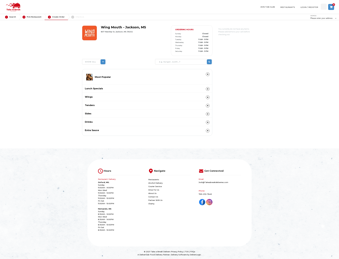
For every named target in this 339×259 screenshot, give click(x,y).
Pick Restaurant (32, 17)
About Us (152, 193)
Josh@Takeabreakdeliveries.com (213, 182)
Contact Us (153, 197)
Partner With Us (155, 200)
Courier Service (155, 186)
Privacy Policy (177, 252)
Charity (151, 204)
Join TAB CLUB (267, 7)
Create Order (57, 17)
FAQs (192, 252)
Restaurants (153, 179)
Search (11, 17)
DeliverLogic (195, 255)
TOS (187, 252)
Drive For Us (153, 190)
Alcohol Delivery (155, 183)
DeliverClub (144, 255)
